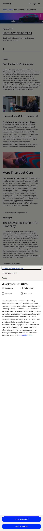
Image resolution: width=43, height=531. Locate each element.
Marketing (27, 293)
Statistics (8, 293)
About (4, 278)
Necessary (9, 288)
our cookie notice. (25, 335)
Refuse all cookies (21, 519)
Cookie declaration (9, 273)
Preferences (28, 288)
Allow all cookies (21, 526)
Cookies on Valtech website (12, 268)
